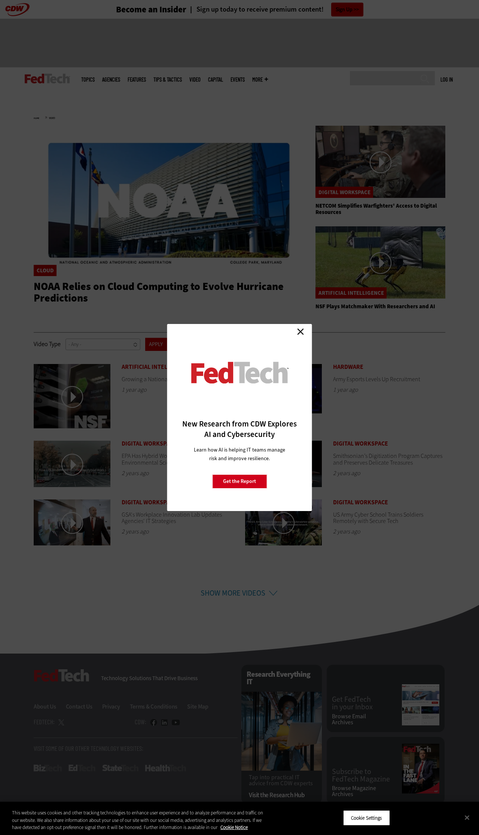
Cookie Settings (366, 817)
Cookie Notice (234, 827)
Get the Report (239, 481)
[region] (239, 818)
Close (300, 331)
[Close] (467, 817)
